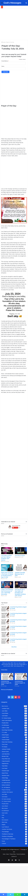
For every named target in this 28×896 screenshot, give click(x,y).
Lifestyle (4, 843)
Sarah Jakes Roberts (7, 720)
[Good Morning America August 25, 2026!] (5, 641)
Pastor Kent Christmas (7, 742)
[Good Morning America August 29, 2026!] (5, 615)
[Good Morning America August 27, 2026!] (5, 628)
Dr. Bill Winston (5, 725)
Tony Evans (4, 744)
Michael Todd (5, 756)
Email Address (5, 61)
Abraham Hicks (5, 775)
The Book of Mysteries (7, 836)
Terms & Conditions (20, 854)
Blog (3, 817)
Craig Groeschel (6, 761)
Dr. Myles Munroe (6, 782)
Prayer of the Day (10, 42)
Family (3, 841)
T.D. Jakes (4, 732)
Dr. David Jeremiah (6, 799)
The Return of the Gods (7, 834)
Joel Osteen (5, 715)
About (7, 854)
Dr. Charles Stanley (6, 718)
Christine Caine (5, 770)
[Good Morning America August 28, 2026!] (5, 622)
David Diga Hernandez (7, 730)
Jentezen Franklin (6, 749)
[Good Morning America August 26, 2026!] (5, 634)
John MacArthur (6, 754)
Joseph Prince (5, 737)
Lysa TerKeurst (5, 827)
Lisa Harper (4, 768)
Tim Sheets (4, 746)
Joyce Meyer (5, 713)
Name (3, 66)
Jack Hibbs (4, 710)
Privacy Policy (13, 854)
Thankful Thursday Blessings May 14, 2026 (20, 574)
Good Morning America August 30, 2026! (6, 683)
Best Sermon (5, 706)
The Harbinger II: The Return (8, 838)
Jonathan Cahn (5, 708)
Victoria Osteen (5, 739)
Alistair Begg (5, 777)
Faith (3, 815)
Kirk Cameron (5, 819)
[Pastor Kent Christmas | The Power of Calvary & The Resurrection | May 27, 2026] (7, 567)
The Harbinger (5, 831)
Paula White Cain (6, 758)
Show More (14, 646)
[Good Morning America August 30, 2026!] (5, 609)
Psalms (3, 824)
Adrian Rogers (5, 734)
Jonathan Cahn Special (7, 792)
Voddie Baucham (6, 780)
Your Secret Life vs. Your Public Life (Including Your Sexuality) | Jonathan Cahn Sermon (20, 592)
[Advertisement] (14, 24)
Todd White (4, 765)
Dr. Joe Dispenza (6, 787)
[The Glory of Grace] (21, 550)
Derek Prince (5, 773)
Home (3, 42)
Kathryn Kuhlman (6, 785)
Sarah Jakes (5, 813)
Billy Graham (5, 808)
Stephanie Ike (5, 763)
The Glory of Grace (20, 555)
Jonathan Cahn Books (7, 829)
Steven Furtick (5, 751)
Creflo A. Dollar (5, 727)
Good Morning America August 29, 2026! (20, 683)
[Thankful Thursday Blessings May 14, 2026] (21, 567)
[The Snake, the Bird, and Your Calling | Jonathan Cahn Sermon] (7, 550)
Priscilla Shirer (5, 722)
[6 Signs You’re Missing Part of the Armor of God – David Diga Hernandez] (7, 584)
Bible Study (4, 822)
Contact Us (14, 856)
